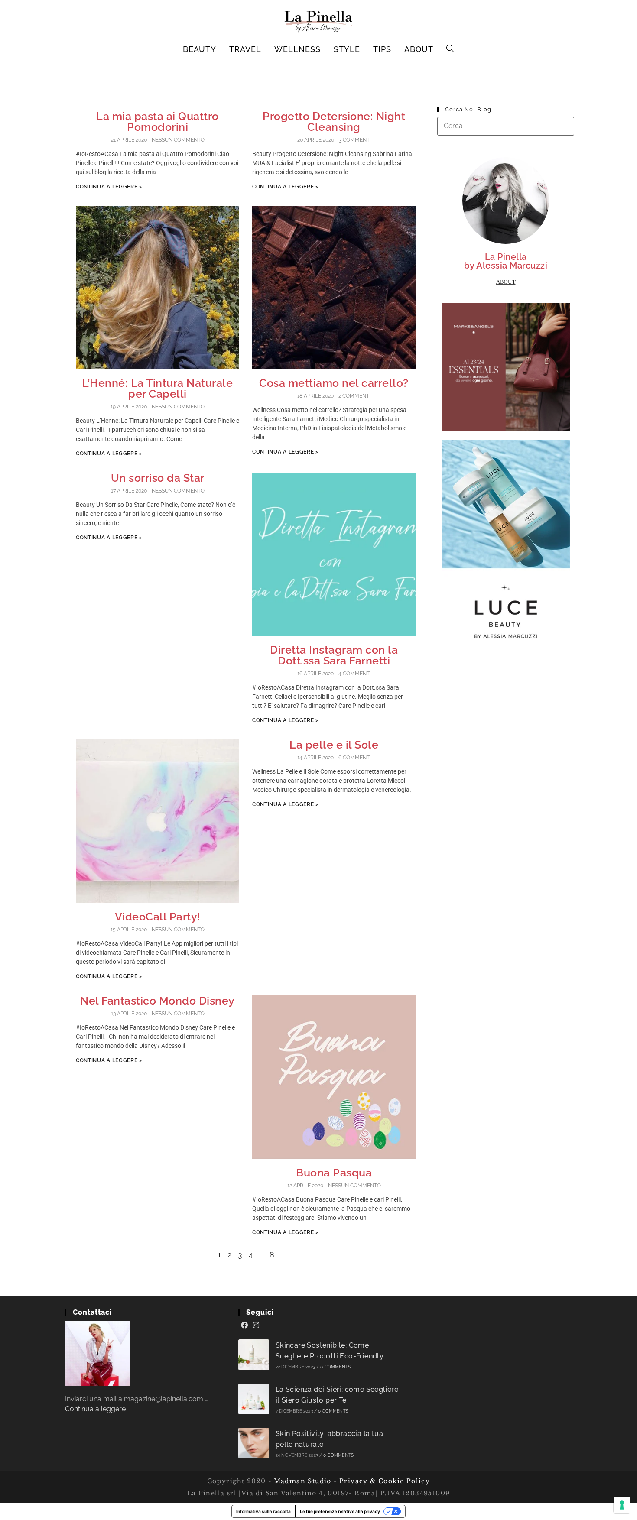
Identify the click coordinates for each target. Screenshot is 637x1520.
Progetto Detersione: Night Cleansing (334, 121)
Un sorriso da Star (158, 477)
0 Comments (335, 1366)
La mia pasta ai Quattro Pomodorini (157, 121)
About (506, 282)
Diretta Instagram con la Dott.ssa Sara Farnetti (334, 655)
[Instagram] (256, 1325)
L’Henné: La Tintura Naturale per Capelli (157, 388)
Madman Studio (301, 1481)
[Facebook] (244, 1325)
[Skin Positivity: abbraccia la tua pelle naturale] (253, 1443)
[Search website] (450, 49)
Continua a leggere (95, 1409)
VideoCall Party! (158, 916)
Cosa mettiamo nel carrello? (334, 382)
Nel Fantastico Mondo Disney (157, 1000)
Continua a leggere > (109, 187)
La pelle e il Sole (333, 744)
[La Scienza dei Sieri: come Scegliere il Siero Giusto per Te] (253, 1399)
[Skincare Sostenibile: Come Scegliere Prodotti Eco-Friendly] (253, 1354)
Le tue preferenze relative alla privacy (340, 1511)
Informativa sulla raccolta (263, 1511)
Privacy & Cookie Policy (384, 1481)
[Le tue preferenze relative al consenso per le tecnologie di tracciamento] (622, 1505)
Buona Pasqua (334, 1172)
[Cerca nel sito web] (505, 126)
